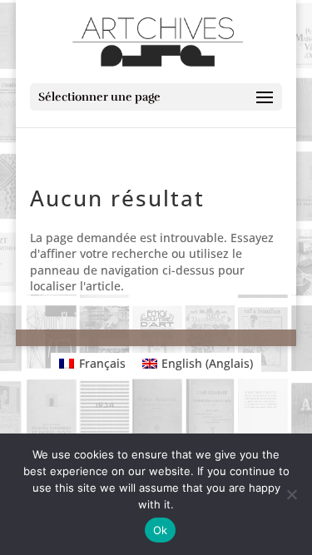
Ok (160, 530)
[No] (291, 494)
